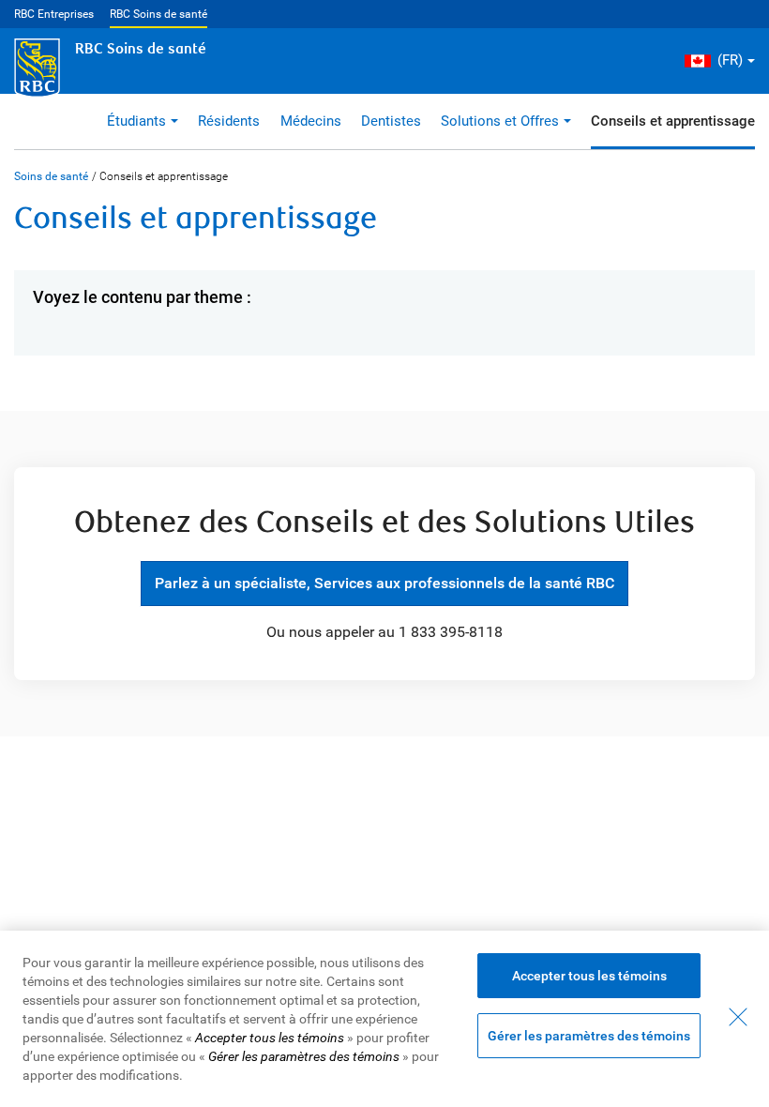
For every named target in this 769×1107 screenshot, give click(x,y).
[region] (384, 1019)
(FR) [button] (730, 60)
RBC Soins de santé (158, 14)
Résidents (229, 121)
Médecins (310, 121)
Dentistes (391, 121)
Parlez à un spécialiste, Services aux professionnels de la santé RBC (377, 583)
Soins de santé (51, 176)
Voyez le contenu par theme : (142, 297)
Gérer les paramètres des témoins (589, 1035)
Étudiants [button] (136, 121)
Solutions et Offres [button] (500, 121)
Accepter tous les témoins (589, 975)
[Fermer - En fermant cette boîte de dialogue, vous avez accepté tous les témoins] (738, 1017)
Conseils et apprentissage (673, 121)
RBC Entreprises (54, 14)
